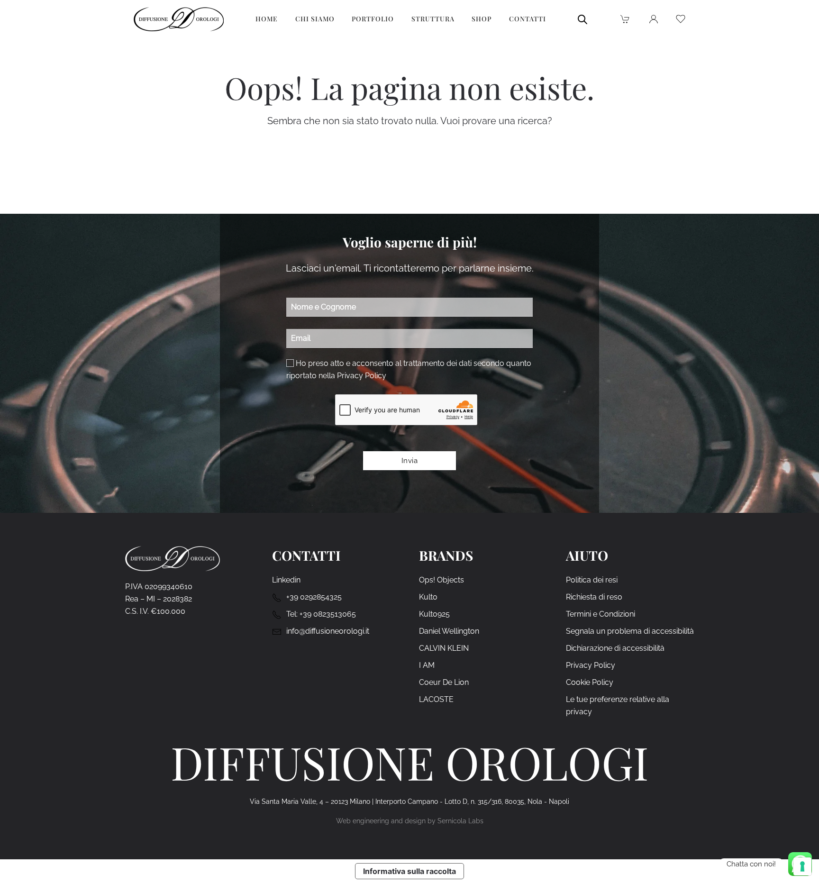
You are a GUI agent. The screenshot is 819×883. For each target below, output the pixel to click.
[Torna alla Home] (179, 19)
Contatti (527, 18)
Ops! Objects (441, 579)
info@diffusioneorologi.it (327, 631)
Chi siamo (315, 18)
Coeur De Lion (444, 682)
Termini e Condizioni (600, 614)
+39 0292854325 (314, 596)
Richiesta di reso (594, 596)
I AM (427, 665)
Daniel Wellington (449, 631)
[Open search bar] (582, 19)
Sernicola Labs (460, 821)
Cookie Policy (589, 682)
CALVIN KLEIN (444, 648)
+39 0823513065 (328, 614)
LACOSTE (436, 699)
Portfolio (373, 18)
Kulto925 (434, 614)
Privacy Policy (361, 375)
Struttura (433, 18)
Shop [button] (481, 18)
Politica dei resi (592, 579)
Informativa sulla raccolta (409, 871)
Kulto (428, 596)
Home (266, 18)
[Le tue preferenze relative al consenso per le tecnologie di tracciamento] (802, 866)
